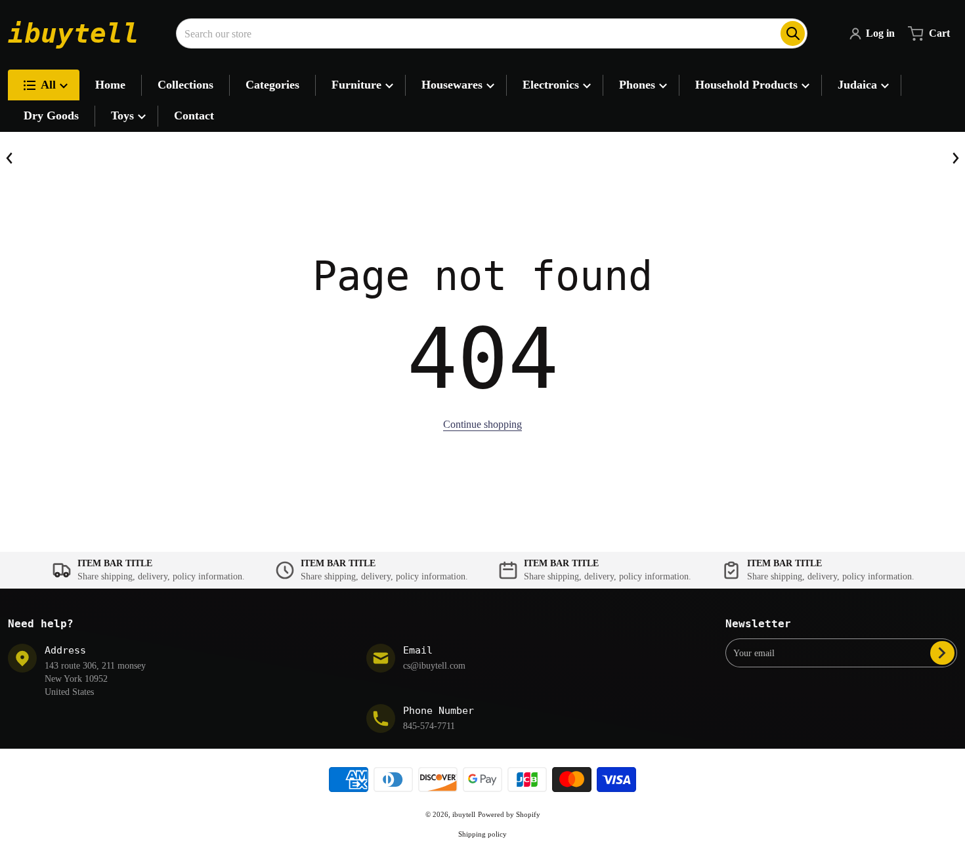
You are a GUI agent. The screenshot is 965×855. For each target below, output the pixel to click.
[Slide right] (955, 158)
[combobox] (491, 33)
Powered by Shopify (509, 814)
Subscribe (942, 653)
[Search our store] (793, 33)
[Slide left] (10, 158)
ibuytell (463, 814)
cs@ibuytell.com (434, 666)
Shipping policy (482, 834)
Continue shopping (482, 424)
